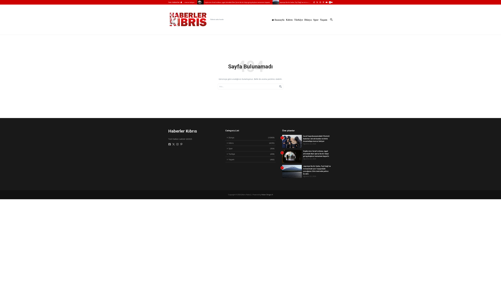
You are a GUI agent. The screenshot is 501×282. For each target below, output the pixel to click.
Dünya (308, 19)
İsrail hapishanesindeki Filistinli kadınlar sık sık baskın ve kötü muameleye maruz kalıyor (316, 138)
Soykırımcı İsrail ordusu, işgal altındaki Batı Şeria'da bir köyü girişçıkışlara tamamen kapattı (316, 153)
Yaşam (323, 19)
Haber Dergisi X (267, 194)
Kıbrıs (289, 19)
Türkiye (298, 19)
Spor (315, 19)
